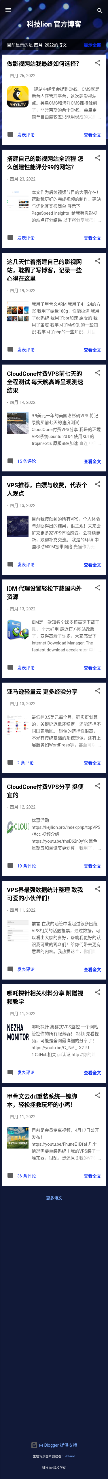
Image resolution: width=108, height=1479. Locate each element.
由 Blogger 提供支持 (57, 1445)
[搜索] (99, 12)
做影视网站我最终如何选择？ (44, 63)
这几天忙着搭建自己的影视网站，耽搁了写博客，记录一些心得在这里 (44, 270)
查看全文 (92, 135)
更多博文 (54, 1198)
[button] (97, 63)
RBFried (70, 1456)
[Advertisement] (54, 1263)
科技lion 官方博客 (54, 24)
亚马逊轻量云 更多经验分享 (42, 691)
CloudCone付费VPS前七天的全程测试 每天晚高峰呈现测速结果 (45, 382)
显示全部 (92, 45)
